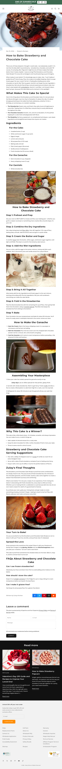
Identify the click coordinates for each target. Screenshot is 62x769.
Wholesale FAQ (27, 733)
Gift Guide (5, 672)
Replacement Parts (8, 731)
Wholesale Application (9, 736)
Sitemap (5, 746)
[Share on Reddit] (53, 595)
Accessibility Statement (9, 742)
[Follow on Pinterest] (15, 761)
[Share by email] (48, 595)
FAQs (4, 728)
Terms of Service (48, 739)
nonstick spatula (29, 307)
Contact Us (5, 733)
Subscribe (9, 721)
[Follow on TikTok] (23, 761)
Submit (11, 635)
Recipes (25, 746)
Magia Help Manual (49, 736)
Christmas (35, 667)
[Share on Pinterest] (44, 595)
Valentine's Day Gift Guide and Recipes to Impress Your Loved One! (16, 679)
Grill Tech (25, 728)
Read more (5, 696)
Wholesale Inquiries (49, 733)
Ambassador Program (50, 746)
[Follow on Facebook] (3, 761)
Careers (45, 731)
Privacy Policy (43, 610)
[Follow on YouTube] (19, 761)
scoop (35, 457)
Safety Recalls (27, 742)
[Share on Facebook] (35, 595)
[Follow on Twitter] (7, 761)
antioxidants (25, 87)
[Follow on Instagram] (11, 761)
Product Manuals (28, 736)
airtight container (19, 579)
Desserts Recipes (22, 51)
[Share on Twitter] (39, 595)
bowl (14, 240)
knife (45, 386)
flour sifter (26, 230)
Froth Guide (6, 739)
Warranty (46, 728)
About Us (26, 731)
